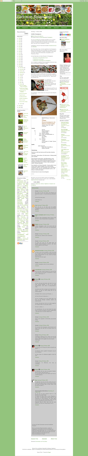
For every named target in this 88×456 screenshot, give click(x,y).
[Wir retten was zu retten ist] (64, 102)
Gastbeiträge (19, 199)
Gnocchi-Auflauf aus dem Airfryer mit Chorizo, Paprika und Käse (65, 171)
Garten (22, 198)
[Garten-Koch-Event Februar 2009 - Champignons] (37, 36)
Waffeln (24, 237)
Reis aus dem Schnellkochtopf (26, 128)
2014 (20, 58)
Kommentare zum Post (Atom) (41, 441)
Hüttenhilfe (35, 46)
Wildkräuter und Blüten (22, 239)
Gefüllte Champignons (23, 98)
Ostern (22, 215)
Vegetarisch (46, 183)
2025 (20, 39)
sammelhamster (38, 269)
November (22, 69)
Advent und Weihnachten (22, 180)
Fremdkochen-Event (52, 45)
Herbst (18, 207)
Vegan (26, 229)
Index (25, 207)
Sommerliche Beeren (26, 133)
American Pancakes (23, 93)
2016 (20, 54)
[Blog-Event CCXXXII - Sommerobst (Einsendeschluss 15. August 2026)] (65, 85)
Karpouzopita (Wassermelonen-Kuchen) (26, 115)
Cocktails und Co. (23, 188)
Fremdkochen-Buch (23, 96)
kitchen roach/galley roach (40, 214)
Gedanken (19, 200)
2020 (20, 48)
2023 (20, 43)
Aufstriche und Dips (22, 184)
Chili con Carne (22, 99)
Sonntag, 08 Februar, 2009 (44, 241)
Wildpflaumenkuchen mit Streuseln (26, 120)
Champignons (49, 37)
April (21, 80)
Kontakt (49, 27)
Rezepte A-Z (25, 27)
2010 (20, 64)
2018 (20, 51)
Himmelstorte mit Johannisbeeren (26, 147)
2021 (20, 46)
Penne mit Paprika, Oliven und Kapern (23, 86)
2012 (20, 61)
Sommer (25, 225)
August (21, 74)
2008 (20, 105)
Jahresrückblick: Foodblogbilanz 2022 (26, 153)
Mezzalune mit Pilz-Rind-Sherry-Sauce (40, 57)
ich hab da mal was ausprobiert (65, 156)
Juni (20, 77)
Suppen (23, 226)
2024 (20, 41)
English (20, 192)
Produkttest (21, 220)
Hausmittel (23, 206)
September (22, 72)
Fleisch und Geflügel (22, 194)
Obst (26, 214)
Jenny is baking (64, 174)
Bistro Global (63, 162)
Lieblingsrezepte (34, 27)
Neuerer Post (34, 438)
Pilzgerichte (23, 216)
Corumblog (37, 39)
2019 (20, 49)
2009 (20, 66)
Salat (27, 222)
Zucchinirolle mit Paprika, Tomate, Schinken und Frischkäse (65, 158)
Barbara (36, 279)
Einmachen (19, 191)
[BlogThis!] (35, 182)
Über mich (42, 27)
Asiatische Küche (21, 183)
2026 (20, 38)
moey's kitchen (64, 168)
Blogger (49, 452)
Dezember (22, 67)
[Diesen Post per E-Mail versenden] (34, 182)
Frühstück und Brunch (22, 197)
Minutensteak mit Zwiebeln (22, 91)
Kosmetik (18, 212)
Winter (20, 240)
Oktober (21, 70)
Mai (20, 79)
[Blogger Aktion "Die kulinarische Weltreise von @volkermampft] (65, 111)
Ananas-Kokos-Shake (23, 101)
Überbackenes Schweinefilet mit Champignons (42, 60)
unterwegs (19, 229)
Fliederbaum (63, 139)
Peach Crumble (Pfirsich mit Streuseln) (26, 140)
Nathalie (36, 224)
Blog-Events (38, 183)
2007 (20, 107)
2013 (20, 59)
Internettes (19, 208)
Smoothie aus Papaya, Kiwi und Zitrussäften (23, 89)
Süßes (19, 228)
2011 (20, 62)
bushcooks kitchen (65, 122)
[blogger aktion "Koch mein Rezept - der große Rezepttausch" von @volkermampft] (65, 107)
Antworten (37, 201)
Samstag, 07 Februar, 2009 (44, 191)
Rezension (19, 222)
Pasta (27, 215)
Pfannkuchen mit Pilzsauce (38, 59)
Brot (27, 187)
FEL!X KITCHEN (64, 129)
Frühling (23, 196)
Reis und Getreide (22, 221)
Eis (27, 191)
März (21, 82)
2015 (20, 56)
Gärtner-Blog (42, 37)
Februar (21, 84)
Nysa (36, 380)
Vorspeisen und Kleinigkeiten (22, 235)
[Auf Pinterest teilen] (39, 182)
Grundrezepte (25, 205)
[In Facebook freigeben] (38, 182)
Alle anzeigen (69, 179)
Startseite (44, 438)
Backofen (21, 185)
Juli (20, 75)
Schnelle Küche (24, 223)
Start (19, 27)
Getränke (20, 203)
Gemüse (42, 183)
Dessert (23, 190)
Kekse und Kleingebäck (22, 210)
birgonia (62, 134)
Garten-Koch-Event (34, 179)
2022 (20, 44)
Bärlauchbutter (47, 83)
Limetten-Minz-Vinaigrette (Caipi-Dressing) (26, 160)
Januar (21, 103)
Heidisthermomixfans (39, 250)
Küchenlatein (63, 144)
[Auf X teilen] (36, 182)
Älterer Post (54, 438)
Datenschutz (64, 27)
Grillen (18, 205)
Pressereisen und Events (22, 218)
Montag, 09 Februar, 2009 (43, 334)
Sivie (36, 205)
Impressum (56, 27)
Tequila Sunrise (22, 95)
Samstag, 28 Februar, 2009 (42, 380)
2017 (20, 53)
